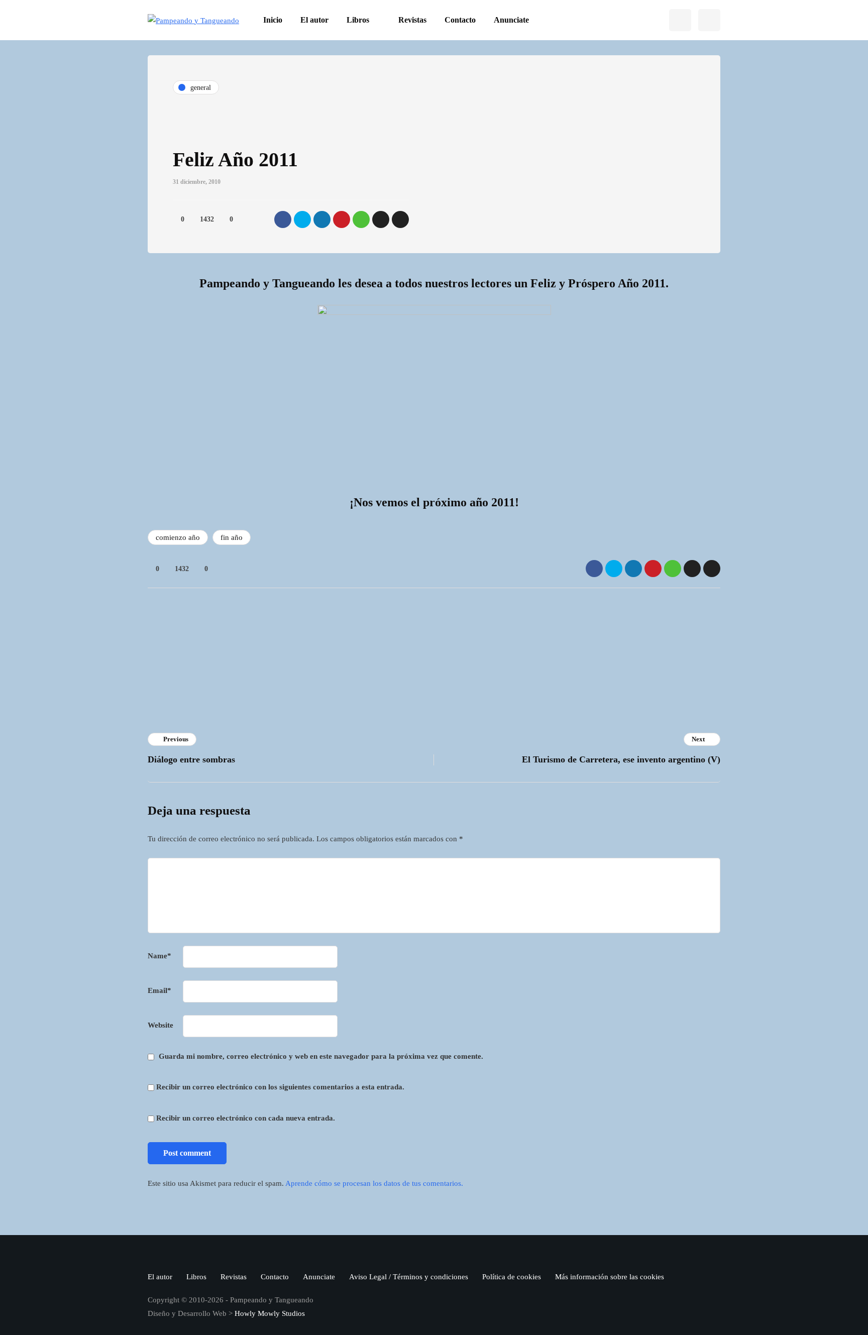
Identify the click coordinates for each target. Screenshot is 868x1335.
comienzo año (178, 537)
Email (159, 990)
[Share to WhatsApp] (361, 219)
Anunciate (511, 20)
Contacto (460, 20)
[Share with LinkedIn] (322, 219)
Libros (358, 20)
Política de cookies (511, 1277)
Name (159, 956)
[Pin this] (341, 219)
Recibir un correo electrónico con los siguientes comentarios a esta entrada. (280, 1087)
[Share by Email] (400, 219)
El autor (314, 20)
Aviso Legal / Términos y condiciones (408, 1277)
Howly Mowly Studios (270, 1313)
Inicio (272, 20)
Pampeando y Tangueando (490, 661)
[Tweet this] (302, 219)
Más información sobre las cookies (609, 1277)
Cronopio (314, 633)
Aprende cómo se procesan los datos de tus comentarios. (374, 1183)
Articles (312, 674)
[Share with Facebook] (282, 219)
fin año (232, 537)
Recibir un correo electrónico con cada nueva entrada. (245, 1118)
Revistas (412, 20)
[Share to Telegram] (380, 219)
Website (160, 1025)
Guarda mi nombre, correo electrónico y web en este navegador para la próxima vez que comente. (321, 1056)
